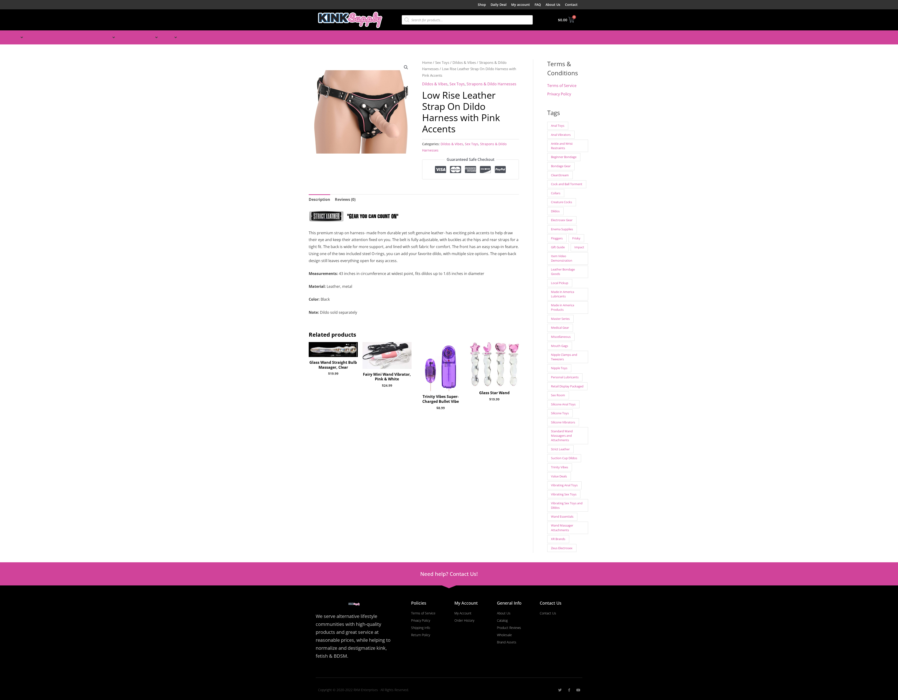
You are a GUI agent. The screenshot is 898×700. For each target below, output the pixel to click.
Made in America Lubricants (562, 294)
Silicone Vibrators (563, 422)
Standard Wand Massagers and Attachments (562, 435)
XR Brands (558, 539)
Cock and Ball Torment (566, 184)
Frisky (576, 238)
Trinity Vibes (559, 467)
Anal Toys (557, 125)
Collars (555, 193)
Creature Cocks (561, 202)
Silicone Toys (560, 413)
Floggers (557, 238)
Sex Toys (442, 62)
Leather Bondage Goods (563, 271)
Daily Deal (499, 4)
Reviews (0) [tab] (345, 199)
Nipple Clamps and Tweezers (564, 357)
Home (427, 62)
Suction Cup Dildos (564, 458)
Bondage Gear (561, 166)
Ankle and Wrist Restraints (562, 145)
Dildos (555, 211)
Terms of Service (561, 85)
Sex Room (558, 395)
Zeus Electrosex (561, 548)
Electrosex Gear (561, 220)
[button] (14, 37)
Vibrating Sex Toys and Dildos (567, 505)
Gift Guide (558, 247)
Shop (482, 4)
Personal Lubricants (565, 377)
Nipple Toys (559, 368)
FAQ (538, 4)
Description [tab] (319, 199)
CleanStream (560, 175)
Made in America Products (562, 307)
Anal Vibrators (561, 135)
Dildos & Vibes (464, 62)
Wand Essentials (562, 516)
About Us (553, 4)
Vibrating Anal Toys (564, 485)
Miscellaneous (561, 337)
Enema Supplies (562, 229)
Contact (571, 4)
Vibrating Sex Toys (563, 494)
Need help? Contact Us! (449, 573)
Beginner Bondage (563, 157)
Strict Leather (560, 449)
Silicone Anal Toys (563, 404)
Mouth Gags (559, 346)
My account (520, 4)
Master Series (560, 319)
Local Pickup (559, 283)
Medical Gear (560, 327)
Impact (579, 247)
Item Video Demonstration (561, 258)
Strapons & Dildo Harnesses (491, 84)
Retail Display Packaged (567, 386)
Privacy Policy (559, 94)
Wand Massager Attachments (562, 527)
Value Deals (559, 476)
